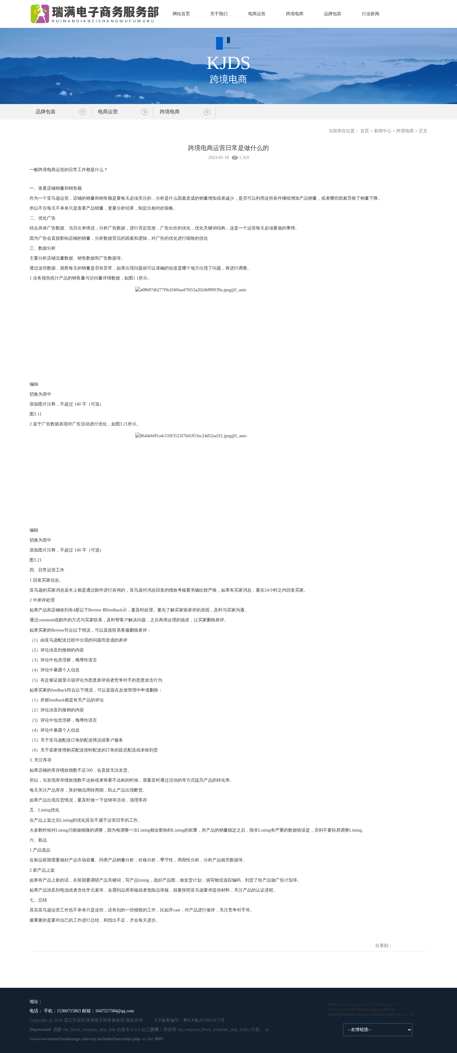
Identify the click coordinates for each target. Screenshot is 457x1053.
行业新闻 (370, 13)
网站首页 (181, 13)
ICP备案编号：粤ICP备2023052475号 (190, 1020)
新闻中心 (382, 131)
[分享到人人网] (423, 941)
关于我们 (219, 13)
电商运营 (256, 13)
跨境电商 (294, 13)
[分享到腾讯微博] (415, 941)
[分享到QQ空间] (397, 941)
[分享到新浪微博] (406, 941)
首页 (364, 131)
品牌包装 (332, 13)
